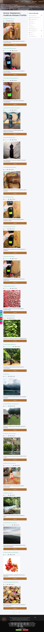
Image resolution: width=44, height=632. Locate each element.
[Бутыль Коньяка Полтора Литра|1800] (12, 239)
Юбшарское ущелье (8, 493)
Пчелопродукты (33, 30)
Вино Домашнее (6, 50)
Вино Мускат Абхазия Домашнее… (11, 78)
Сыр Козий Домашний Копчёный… (11, 582)
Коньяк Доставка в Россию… (10, 226)
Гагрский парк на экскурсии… (10, 433)
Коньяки (32, 21)
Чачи (31, 25)
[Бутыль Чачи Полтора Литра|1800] (12, 31)
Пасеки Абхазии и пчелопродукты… (11, 403)
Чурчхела (5, 554)
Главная (31, 9)
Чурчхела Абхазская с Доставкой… (11, 552)
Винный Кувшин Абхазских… (10, 344)
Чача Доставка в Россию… (9, 18)
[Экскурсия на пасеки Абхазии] (12, 416)
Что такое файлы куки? (22, 628)
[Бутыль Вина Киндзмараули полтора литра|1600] (12, 120)
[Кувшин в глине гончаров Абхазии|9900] (12, 357)
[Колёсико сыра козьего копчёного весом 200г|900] (12, 594)
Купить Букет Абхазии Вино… (10, 48)
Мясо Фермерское (34, 19)
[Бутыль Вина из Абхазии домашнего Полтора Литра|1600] (12, 90)
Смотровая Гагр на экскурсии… (10, 522)
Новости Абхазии (33, 36)
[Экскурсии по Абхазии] (12, 386)
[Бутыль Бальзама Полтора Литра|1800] (12, 209)
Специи (5, 318)
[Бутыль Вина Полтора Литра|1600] (12, 269)
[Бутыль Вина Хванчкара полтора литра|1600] (12, 150)
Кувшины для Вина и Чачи (8, 346)
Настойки (5, 199)
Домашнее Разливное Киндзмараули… (12, 107)
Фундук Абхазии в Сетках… (10, 286)
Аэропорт (5, 495)
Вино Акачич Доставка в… (9, 256)
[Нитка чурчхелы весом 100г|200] (12, 565)
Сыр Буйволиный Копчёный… (10, 167)
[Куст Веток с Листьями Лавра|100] (12, 328)
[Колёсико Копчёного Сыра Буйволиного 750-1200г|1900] (12, 180)
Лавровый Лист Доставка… (9, 315)
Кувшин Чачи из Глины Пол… (10, 463)
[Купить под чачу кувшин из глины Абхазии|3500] (12, 476)
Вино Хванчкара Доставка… (10, 137)
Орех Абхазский (6, 288)
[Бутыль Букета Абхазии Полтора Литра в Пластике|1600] (12, 61)
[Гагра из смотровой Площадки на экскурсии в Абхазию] (12, 535)
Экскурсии (6, 376)
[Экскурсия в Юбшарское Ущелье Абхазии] (12, 505)
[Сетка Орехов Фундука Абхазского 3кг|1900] (12, 298)
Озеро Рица (6, 374)
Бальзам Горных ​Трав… (9, 197)
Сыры (5, 169)
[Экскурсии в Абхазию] (12, 446)
